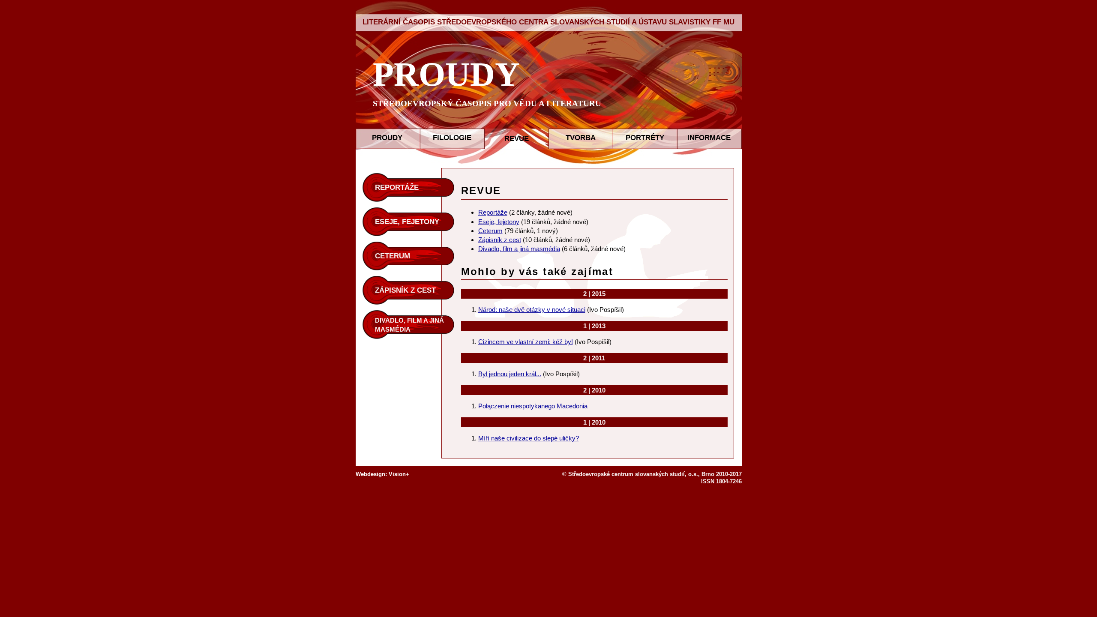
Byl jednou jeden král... (509, 373)
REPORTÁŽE (397, 187)
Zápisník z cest (499, 239)
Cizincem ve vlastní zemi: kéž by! (525, 341)
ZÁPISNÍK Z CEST (405, 290)
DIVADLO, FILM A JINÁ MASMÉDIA (409, 325)
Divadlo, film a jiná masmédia (519, 248)
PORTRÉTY (645, 138)
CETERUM (392, 256)
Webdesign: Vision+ (382, 474)
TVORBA (581, 138)
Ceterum (490, 230)
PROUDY (446, 74)
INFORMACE (709, 138)
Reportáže (492, 212)
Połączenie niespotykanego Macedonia (532, 406)
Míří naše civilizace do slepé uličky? (528, 438)
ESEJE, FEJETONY (407, 222)
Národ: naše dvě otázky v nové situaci (531, 309)
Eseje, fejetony (498, 221)
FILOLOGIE (452, 138)
